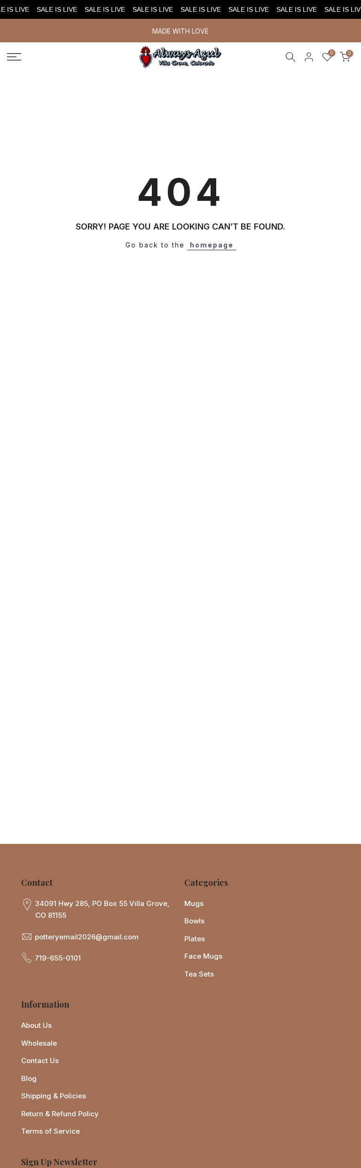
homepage (212, 245)
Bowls (194, 920)
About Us (36, 1025)
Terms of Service (50, 1131)
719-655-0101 (58, 957)
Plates (194, 938)
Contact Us (40, 1060)
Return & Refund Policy (60, 1113)
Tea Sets (199, 973)
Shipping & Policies (53, 1095)
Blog (29, 1078)
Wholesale (39, 1043)
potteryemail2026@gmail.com (87, 936)
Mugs (194, 903)
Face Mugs (203, 956)
